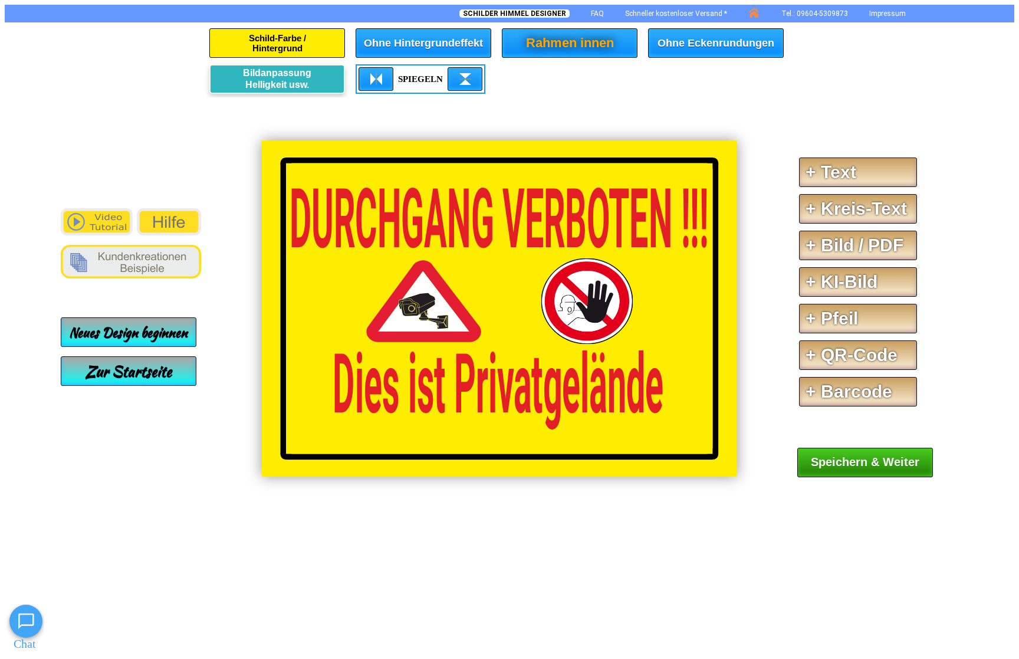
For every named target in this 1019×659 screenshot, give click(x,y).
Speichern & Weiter (865, 461)
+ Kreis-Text (856, 208)
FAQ (597, 13)
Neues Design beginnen (128, 332)
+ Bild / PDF (854, 245)
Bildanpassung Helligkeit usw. (277, 79)
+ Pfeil (832, 318)
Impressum (887, 13)
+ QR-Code (852, 355)
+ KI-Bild (841, 281)
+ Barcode (849, 391)
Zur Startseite (129, 371)
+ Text (831, 172)
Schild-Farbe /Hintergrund (277, 43)
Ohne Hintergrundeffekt (423, 43)
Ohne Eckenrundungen (716, 43)
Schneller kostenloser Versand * (676, 13)
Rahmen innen (570, 42)
